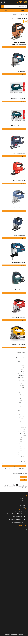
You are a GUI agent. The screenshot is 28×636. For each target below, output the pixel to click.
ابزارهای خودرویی (23, 429)
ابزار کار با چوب (21, 14)
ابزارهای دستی (23, 431)
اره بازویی (23, 385)
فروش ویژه (24, 449)
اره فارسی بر (23, 391)
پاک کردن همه (24, 476)
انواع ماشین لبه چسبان (21, 424)
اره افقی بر (23, 383)
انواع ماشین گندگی (22, 422)
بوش (25, 435)
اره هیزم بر (23, 404)
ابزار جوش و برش (22, 373)
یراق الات (24, 456)
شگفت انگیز (23, 447)
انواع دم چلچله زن (22, 414)
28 (5, 485)
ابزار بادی (24, 363)
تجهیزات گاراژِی (23, 441)
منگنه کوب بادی (23, 454)
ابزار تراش (24, 371)
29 (25, 487)
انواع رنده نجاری (23, 416)
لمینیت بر (23, 406)
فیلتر (14, 466)
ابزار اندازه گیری (23, 361)
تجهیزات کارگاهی (23, 437)
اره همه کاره (23, 402)
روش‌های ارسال (22, 501)
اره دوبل (23, 387)
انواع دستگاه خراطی (22, 410)
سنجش (25, 479)
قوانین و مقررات (22, 505)
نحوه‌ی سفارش (22, 503)
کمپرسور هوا (23, 451)
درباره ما (23, 507)
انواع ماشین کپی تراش (21, 420)
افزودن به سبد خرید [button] (22, 46)
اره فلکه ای (23, 393)
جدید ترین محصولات (22, 443)
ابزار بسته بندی (23, 369)
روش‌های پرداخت (21, 498)
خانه (26, 14)
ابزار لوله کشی (23, 427)
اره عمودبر (23, 389)
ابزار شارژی (24, 375)
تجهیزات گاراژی (23, 439)
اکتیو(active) (23, 433)
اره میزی (23, 399)
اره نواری (23, 401)
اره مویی (23, 397)
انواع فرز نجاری (23, 418)
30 (23, 487)
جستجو (3, 352)
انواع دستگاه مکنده (22, 412)
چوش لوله (24, 445)
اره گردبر (23, 395)
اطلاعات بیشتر (23, 74)
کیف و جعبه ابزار (23, 453)
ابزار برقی (24, 367)
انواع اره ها (15, 14)
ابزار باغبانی (24, 365)
